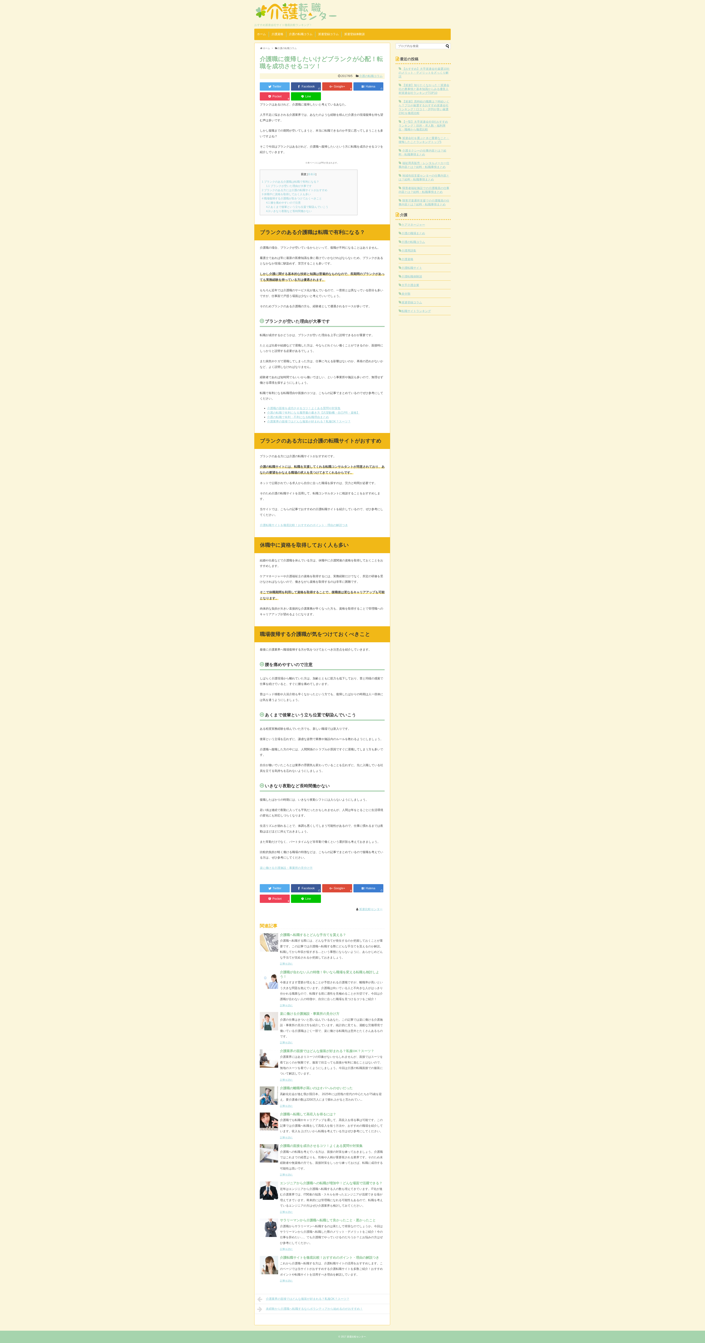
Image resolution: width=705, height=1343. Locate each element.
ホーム (261, 34)
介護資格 (277, 34)
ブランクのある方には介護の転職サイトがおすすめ (294, 190)
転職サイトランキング (416, 311)
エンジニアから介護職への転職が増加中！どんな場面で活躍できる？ (331, 1183)
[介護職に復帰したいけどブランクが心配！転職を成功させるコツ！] (368, 86)
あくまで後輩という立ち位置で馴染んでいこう (297, 206)
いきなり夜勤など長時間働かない (289, 211)
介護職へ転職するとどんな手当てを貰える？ (313, 935)
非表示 (312, 174)
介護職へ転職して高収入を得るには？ (308, 1114)
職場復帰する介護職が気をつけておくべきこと (292, 198)
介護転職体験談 (412, 276)
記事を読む (286, 963)
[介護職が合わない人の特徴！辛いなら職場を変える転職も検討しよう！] (269, 979)
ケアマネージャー (413, 224)
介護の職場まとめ (413, 233)
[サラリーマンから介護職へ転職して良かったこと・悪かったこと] (269, 1228)
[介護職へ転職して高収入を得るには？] (269, 1122)
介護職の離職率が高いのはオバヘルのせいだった (316, 1088)
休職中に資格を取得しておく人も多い (286, 194)
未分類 (406, 293)
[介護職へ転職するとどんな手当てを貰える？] (269, 942)
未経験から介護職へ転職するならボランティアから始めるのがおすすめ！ (314, 1308)
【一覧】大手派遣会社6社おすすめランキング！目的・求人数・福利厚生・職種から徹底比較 (423, 125)
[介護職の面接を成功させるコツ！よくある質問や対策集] (269, 1153)
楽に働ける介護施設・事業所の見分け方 (286, 867)
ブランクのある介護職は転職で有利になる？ (290, 181)
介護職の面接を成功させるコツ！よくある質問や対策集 (304, 408)
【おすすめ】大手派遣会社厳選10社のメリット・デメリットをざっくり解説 (424, 72)
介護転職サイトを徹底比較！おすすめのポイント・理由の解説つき (304, 525)
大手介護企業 (410, 285)
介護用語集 (409, 250)
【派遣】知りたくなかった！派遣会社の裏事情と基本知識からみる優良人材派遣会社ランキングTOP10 (424, 89)
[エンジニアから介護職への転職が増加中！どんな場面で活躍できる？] (269, 1190)
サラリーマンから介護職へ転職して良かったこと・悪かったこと (328, 1220)
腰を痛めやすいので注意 (283, 202)
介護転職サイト (412, 267)
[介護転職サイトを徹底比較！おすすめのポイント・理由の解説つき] (269, 1265)
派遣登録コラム (328, 34)
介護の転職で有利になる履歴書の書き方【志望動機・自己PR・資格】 (313, 412)
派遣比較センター (371, 909)
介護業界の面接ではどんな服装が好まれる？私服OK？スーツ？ (309, 421)
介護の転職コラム (300, 34)
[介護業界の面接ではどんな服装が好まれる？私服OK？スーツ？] (269, 1058)
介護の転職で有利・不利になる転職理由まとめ (298, 417)
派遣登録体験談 (354, 34)
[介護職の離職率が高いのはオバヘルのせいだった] (269, 1095)
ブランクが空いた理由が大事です (289, 185)
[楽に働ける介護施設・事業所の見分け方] (269, 1021)
